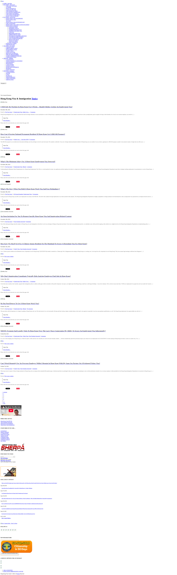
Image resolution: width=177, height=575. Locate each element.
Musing (24, 166)
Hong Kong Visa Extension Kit (7, 425)
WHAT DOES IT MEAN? (12, 26)
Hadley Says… (26, 112)
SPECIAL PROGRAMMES (12, 54)
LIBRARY (8, 58)
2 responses (29, 166)
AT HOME (8, 7)
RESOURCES (9, 63)
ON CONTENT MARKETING (13, 12)
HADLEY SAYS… (10, 66)
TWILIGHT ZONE (13, 27)
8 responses (28, 221)
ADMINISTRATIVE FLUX (15, 29)
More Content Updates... (6, 518)
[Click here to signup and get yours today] (88, 471)
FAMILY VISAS (10, 51)
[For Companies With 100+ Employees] (13, 450)
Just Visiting (3, 440)
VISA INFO (9, 46)
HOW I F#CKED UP (11, 8)
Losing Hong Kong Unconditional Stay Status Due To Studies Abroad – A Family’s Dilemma (17, 488)
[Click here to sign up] (9, 523)
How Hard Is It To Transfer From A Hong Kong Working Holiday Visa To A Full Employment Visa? (18, 513)
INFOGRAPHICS (10, 62)
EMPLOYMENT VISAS (11, 48)
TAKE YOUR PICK (10, 78)
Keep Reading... (6, 120)
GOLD (7, 74)
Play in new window (9, 256)
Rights (18, 573)
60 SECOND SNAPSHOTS (12, 67)
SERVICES (8, 71)
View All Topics (4, 458)
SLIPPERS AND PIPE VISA (15, 31)
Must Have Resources (6, 460)
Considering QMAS (5, 438)
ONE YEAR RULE (13, 42)
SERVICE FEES (10, 79)
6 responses (34, 249)
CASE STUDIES (10, 64)
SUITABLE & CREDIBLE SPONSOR (18, 36)
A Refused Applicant (5, 439)
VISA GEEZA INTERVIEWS (13, 14)
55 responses (32, 139)
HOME (7, 3)
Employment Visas (18, 112)
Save (18, 126)
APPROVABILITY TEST (15, 34)
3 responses (32, 112)
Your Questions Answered (6, 422)
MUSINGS (8, 68)
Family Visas (17, 249)
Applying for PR (4, 435)
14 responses (35, 194)
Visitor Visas (25, 336)
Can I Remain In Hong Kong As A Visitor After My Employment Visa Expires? (15, 493)
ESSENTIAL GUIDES (11, 43)
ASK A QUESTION (10, 23)
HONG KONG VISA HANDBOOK (14, 18)
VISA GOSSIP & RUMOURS (15, 38)
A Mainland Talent (5, 437)
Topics (35, 98)
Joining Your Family (5, 434)
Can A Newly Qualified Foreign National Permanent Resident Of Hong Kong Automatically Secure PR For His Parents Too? (22, 508)
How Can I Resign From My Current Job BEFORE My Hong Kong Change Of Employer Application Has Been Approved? (22, 503)
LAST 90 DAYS (10, 59)
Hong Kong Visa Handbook (7, 423)
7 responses (34, 368)
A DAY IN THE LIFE (11, 9)
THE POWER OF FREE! (12, 11)
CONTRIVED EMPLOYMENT (16, 37)
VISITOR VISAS (10, 47)
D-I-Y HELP (9, 17)
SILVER (8, 73)
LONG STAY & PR (10, 52)
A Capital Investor (5, 433)
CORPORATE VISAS (11, 57)
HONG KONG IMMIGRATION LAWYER (13, 571)
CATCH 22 (11, 32)
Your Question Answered (19, 221)
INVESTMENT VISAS (11, 49)
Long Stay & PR (25, 139)
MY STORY (9, 4)
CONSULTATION (10, 72)
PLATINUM (9, 76)
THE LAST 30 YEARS (11, 6)
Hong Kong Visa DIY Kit (6, 421)
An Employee (4, 430)
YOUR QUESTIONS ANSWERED (14, 61)
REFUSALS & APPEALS (12, 53)
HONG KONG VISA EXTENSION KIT (15, 22)
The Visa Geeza (8, 112)
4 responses (32, 281)
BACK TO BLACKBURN (12, 16)
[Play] (2, 253)
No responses (30, 308)
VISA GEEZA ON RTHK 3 (12, 13)
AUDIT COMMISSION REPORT (14, 56)
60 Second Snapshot (18, 194)
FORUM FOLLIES (10, 44)
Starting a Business (5, 432)
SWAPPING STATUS (14, 28)
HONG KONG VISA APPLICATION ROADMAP (17, 24)
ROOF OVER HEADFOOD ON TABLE (14, 40)
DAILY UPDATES (10, 69)
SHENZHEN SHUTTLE (14, 33)
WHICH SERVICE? (10, 77)
